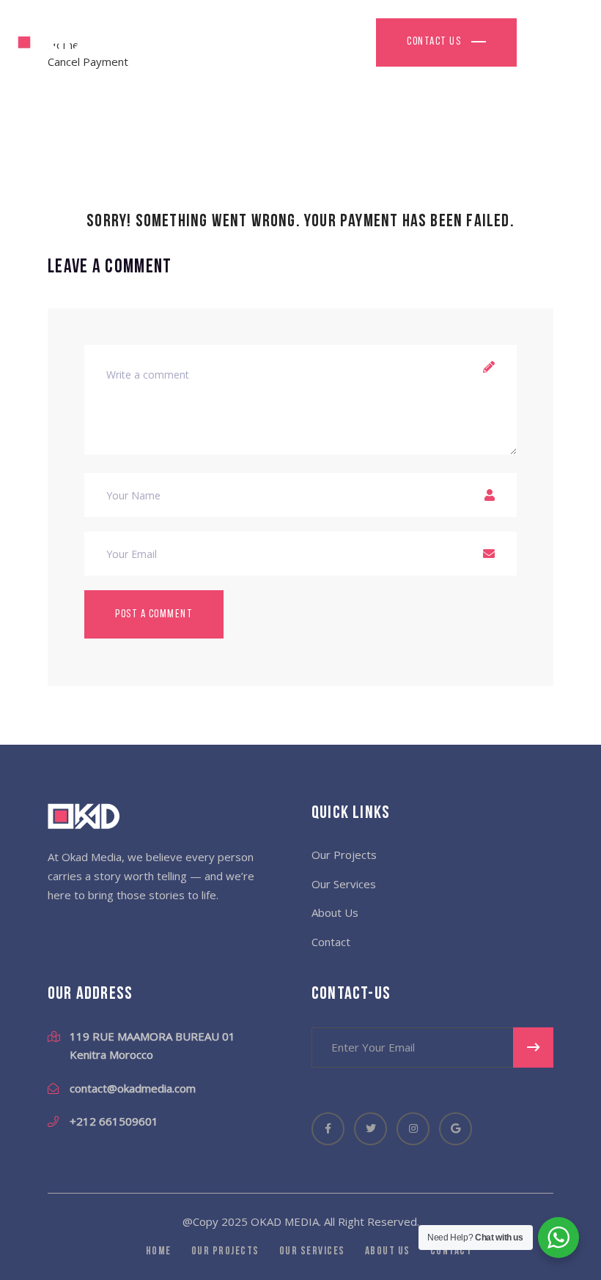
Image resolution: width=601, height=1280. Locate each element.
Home (159, 1251)
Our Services (343, 884)
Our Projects (344, 854)
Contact (330, 941)
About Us (334, 912)
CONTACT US (435, 42)
